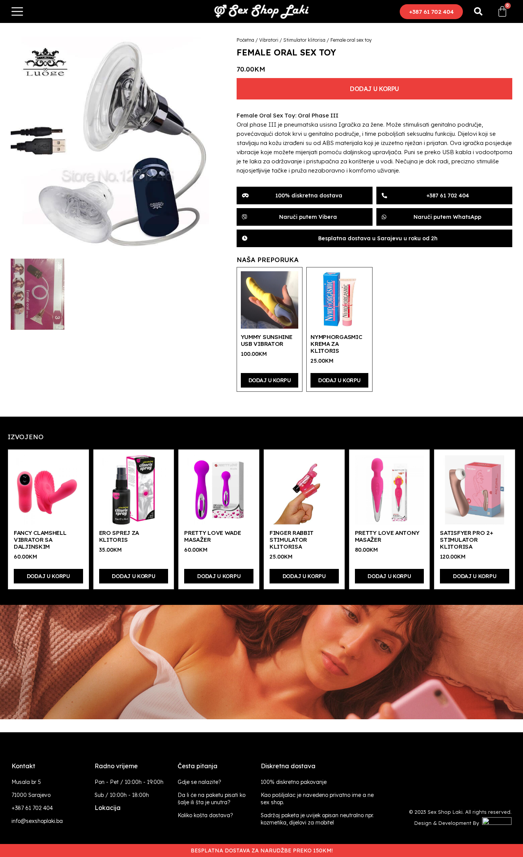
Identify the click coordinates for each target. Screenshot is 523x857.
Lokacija (108, 807)
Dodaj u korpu (374, 89)
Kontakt (23, 766)
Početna (245, 40)
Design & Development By (448, 823)
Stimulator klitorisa (304, 40)
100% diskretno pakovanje (294, 782)
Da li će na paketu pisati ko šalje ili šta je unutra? (211, 799)
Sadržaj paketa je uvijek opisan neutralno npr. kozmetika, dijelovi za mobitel (317, 819)
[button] (431, 11)
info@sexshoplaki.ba (37, 821)
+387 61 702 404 (32, 808)
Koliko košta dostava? (205, 815)
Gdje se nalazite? (199, 782)
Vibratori (268, 40)
